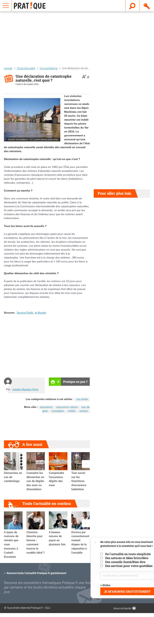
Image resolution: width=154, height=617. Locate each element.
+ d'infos (102, 585)
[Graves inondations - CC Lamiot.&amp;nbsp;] (32, 119)
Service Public (25, 312)
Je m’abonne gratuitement (124, 591)
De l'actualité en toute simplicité (124, 554)
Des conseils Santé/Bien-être (122, 562)
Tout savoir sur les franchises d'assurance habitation (78, 481)
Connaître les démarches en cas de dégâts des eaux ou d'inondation (35, 481)
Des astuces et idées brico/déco (123, 558)
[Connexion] (146, 5)
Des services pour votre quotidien (125, 566)
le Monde (40, 312)
